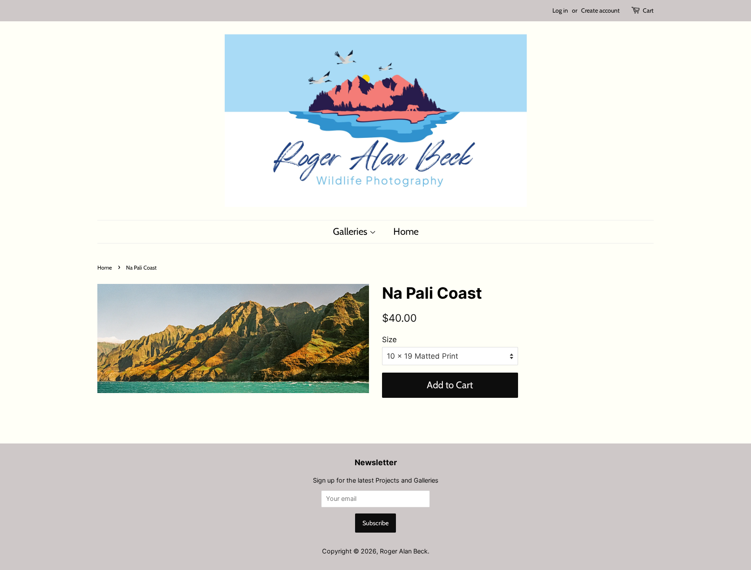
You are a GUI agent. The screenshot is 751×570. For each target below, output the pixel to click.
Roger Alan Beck (404, 551)
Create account (600, 10)
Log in (560, 10)
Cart (648, 10)
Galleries (351, 231)
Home (406, 231)
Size (389, 339)
